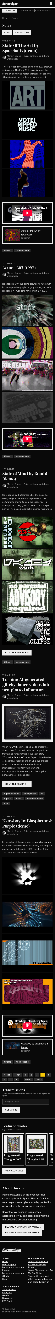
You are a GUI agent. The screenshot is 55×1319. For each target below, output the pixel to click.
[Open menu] (51, 3)
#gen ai (7, 798)
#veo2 (19, 798)
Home (5, 18)
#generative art (11, 793)
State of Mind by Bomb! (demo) (24, 476)
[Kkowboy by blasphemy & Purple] (12, 1045)
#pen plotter (30, 793)
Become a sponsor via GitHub (22, 1232)
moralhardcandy (43, 842)
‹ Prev (17, 1074)
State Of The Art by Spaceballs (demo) (20, 48)
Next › (28, 1079)
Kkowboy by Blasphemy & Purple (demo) (27, 823)
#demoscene (22, 250)
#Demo (7, 250)
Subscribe (11, 1109)
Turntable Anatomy (13, 757)
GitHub (5, 1295)
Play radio (11, 11)
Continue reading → (17, 652)
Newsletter (23, 32)
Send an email (9, 1289)
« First (7, 1074)
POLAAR (13, 747)
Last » (39, 1079)
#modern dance (35, 798)
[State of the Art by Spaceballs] (12, 235)
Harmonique (9, 3)
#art (6, 803)
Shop (4, 1279)
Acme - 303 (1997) (19, 268)
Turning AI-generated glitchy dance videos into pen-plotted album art (26, 684)
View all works (14, 1170)
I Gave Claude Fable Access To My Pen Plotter (38, 1264)
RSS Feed (7, 1301)
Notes (6, 25)
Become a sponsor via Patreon (23, 1227)
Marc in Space (14, 56)
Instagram (7, 1292)
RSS (8, 32)
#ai (41, 793)
